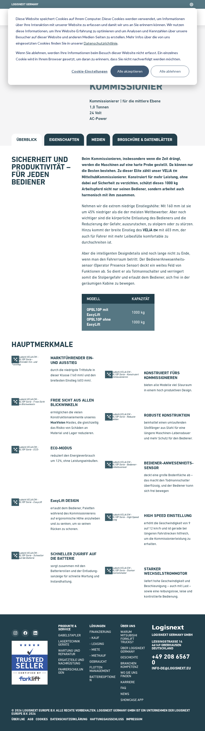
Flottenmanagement (100, 669)
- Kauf (94, 638)
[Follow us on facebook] (25, 633)
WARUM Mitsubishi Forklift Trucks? (128, 637)
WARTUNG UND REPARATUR (69, 652)
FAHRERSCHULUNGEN (70, 671)
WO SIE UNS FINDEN (129, 674)
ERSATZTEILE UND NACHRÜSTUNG (71, 661)
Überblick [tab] (26, 139)
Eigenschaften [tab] (64, 139)
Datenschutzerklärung (69, 719)
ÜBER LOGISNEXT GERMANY (132, 649)
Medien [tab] (98, 139)
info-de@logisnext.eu (171, 668)
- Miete (95, 649)
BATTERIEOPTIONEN (103, 678)
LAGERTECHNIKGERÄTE (69, 643)
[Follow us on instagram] (15, 633)
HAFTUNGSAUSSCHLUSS (107, 719)
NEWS (124, 694)
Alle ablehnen (170, 71)
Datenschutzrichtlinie (101, 43)
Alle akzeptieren (129, 71)
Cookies (42, 719)
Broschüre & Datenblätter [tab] (145, 139)
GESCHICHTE (129, 657)
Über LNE (18, 719)
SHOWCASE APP (132, 700)
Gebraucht (98, 661)
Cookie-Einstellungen (90, 71)
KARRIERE (127, 682)
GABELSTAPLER (69, 635)
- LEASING (97, 644)
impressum (134, 719)
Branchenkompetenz (129, 665)
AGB (30, 719)
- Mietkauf (98, 655)
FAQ (123, 688)
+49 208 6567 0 (171, 659)
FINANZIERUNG (100, 632)
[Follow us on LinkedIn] (35, 633)
